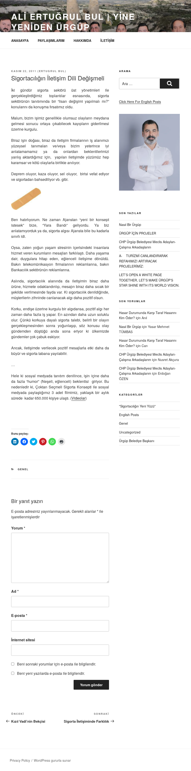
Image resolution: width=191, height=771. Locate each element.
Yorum (18, 528)
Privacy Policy (20, 760)
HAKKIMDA (82, 40)
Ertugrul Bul (52, 71)
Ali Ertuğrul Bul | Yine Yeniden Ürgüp (73, 21)
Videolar (78, 398)
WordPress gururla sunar (52, 760)
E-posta (19, 615)
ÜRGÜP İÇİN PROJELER (137, 233)
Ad (15, 591)
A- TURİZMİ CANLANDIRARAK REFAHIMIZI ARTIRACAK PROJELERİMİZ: (143, 260)
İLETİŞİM (107, 40)
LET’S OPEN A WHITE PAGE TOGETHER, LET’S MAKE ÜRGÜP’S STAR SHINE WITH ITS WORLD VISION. (149, 280)
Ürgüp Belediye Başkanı (136, 440)
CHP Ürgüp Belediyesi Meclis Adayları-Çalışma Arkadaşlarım (147, 371)
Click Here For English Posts (140, 101)
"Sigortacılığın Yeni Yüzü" (137, 406)
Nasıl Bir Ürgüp (130, 224)
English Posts (129, 414)
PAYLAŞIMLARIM (51, 40)
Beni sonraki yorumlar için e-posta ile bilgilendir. (56, 664)
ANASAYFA (20, 40)
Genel (23, 469)
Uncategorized (129, 432)
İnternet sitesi (23, 639)
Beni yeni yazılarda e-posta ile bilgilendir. (51, 673)
